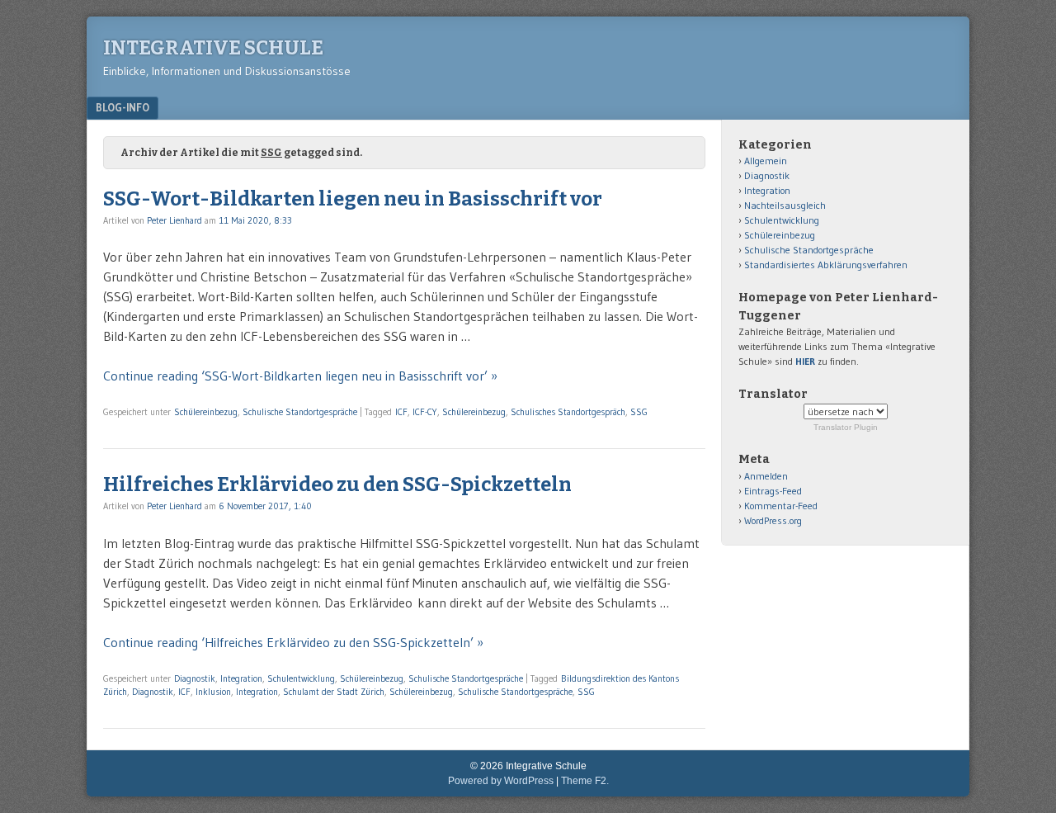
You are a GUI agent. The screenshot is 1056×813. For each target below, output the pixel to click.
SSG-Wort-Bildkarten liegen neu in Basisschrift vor (352, 198)
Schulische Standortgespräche (300, 412)
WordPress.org (773, 520)
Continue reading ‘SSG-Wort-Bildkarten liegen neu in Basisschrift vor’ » (300, 375)
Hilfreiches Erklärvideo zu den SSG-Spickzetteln (337, 484)
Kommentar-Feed (781, 505)
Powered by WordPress (501, 781)
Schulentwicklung (301, 678)
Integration (241, 678)
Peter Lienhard (174, 220)
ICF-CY (424, 412)
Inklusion (213, 691)
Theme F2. (585, 781)
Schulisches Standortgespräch (568, 412)
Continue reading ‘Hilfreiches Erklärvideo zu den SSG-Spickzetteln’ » (293, 642)
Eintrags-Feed (773, 490)
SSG (639, 412)
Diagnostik (194, 678)
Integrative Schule (213, 47)
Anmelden (766, 476)
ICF (401, 412)
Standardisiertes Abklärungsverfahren (826, 264)
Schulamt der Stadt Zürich (333, 691)
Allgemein (765, 160)
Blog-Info (122, 107)
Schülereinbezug (206, 412)
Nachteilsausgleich (785, 205)
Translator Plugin (845, 427)
